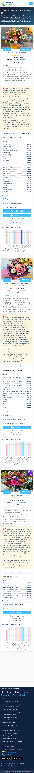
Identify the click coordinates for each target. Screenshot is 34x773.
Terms (9, 768)
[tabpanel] (17, 38)
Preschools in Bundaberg (10, 738)
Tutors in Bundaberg (8, 746)
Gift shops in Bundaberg (9, 714)
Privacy (3, 768)
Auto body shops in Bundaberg (11, 699)
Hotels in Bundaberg (8, 720)
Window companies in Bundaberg (12, 749)
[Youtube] (11, 766)
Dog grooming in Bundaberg (11, 709)
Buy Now (8, 199)
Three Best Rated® (16, 771)
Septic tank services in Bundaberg (12, 741)
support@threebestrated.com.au (15, 763)
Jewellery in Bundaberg (9, 722)
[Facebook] (1, 766)
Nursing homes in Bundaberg (11, 733)
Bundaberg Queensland (13, 695)
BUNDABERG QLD (13, 8)
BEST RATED (4, 8)
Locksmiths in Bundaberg (10, 725)
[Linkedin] (15, 766)
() (21, 55)
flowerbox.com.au (11, 207)
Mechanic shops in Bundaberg (11, 730)
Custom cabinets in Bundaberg (11, 706)
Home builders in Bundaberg (11, 717)
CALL (7, 49)
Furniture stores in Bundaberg (11, 712)
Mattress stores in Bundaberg (11, 728)
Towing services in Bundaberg (11, 744)
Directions (24, 59)
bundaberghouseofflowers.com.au (15, 423)
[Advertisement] (17, 670)
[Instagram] (8, 766)
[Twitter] (5, 766)
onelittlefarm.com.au (12, 609)
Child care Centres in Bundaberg (12, 704)
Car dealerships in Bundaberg (11, 701)
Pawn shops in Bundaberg (10, 736)
